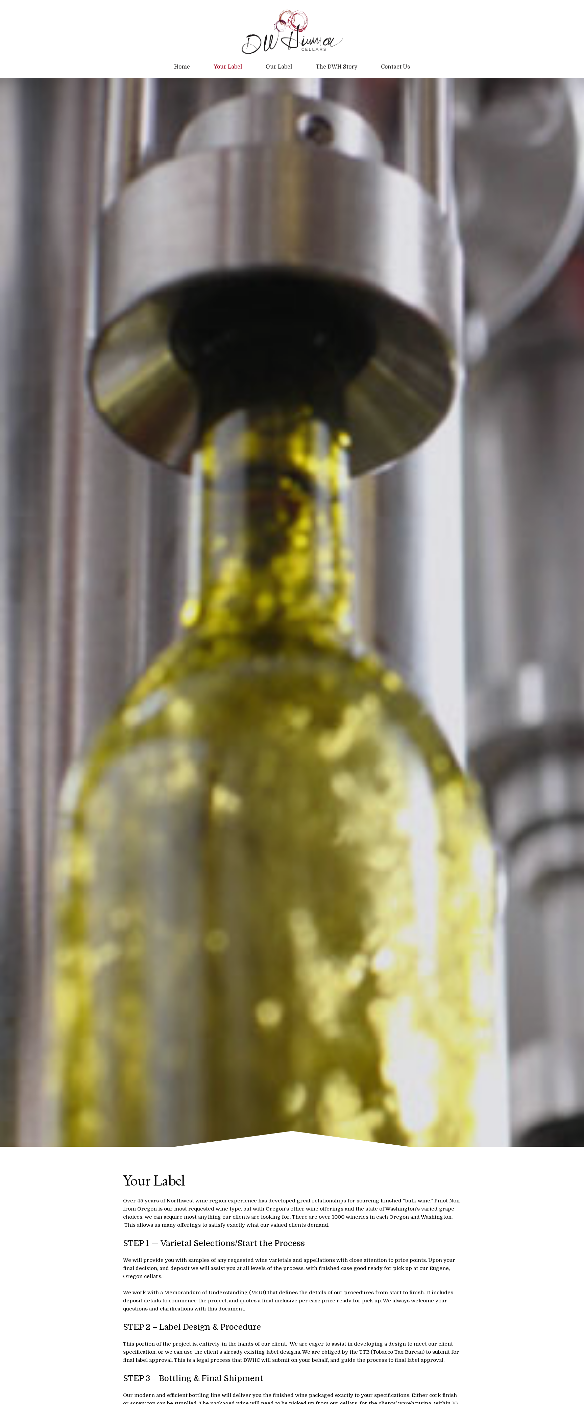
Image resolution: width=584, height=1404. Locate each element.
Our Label (279, 67)
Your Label (228, 67)
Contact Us (395, 67)
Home (182, 67)
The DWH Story (336, 67)
